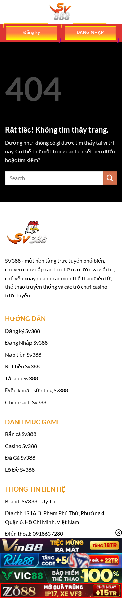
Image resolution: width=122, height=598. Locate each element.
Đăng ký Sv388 (22, 331)
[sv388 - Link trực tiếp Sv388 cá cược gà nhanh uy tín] (61, 12)
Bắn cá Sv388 (20, 434)
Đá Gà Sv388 (20, 457)
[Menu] (9, 11)
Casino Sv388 (21, 445)
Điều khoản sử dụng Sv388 (36, 390)
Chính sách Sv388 (25, 402)
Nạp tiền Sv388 (23, 354)
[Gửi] (110, 178)
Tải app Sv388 (21, 378)
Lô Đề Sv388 (20, 469)
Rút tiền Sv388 (22, 366)
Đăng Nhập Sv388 (26, 342)
